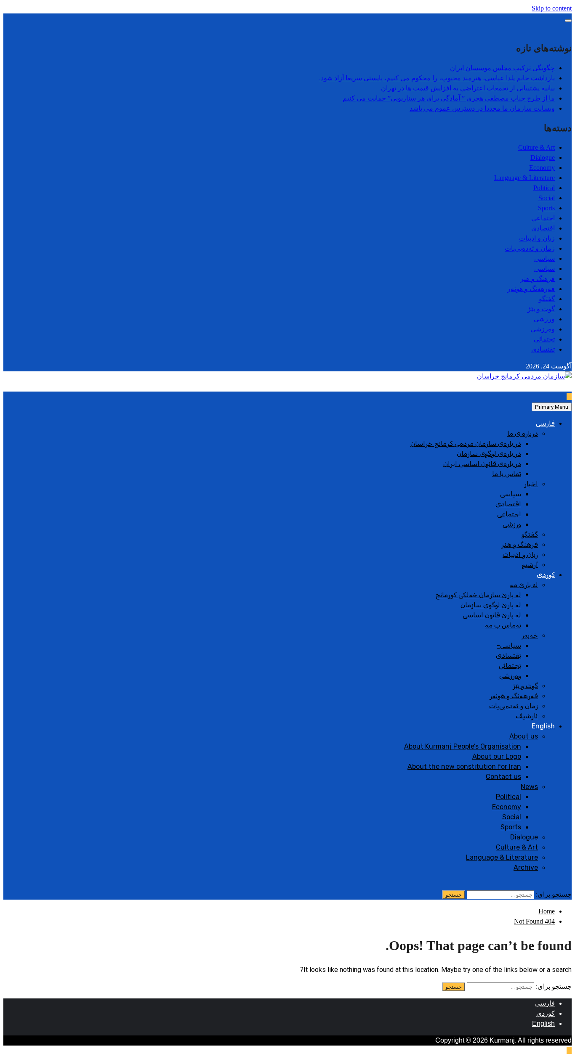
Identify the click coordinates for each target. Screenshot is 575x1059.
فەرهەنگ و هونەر (531, 288)
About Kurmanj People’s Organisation (462, 746)
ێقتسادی (543, 349)
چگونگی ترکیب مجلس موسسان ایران (502, 67)
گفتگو (547, 298)
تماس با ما (506, 474)
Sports (546, 208)
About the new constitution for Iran (464, 766)
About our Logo (496, 756)
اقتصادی (543, 228)
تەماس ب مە (503, 625)
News (529, 787)
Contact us (503, 777)
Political (544, 187)
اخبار (531, 484)
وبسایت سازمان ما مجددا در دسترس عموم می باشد (482, 108)
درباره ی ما (522, 433)
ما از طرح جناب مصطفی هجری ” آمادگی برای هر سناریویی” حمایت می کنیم (449, 98)
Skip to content (552, 8)
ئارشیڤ (527, 716)
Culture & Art (536, 147)
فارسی (545, 423)
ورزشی (544, 319)
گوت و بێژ (541, 308)
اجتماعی (543, 218)
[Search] (569, 884)
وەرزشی (542, 329)
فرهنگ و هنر (537, 278)
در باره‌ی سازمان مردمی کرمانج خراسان (465, 443)
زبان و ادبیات (537, 238)
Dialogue (542, 157)
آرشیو (530, 565)
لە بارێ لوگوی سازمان (491, 605)
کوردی (546, 575)
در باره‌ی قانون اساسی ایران (482, 464)
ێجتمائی (544, 339)
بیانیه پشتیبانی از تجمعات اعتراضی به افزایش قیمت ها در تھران (468, 88)
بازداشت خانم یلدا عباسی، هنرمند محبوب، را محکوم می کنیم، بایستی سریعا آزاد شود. (437, 78)
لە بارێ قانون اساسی (492, 615)
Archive (526, 867)
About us (523, 736)
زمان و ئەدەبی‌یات (530, 248)
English (543, 726)
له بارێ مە (524, 585)
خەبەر (530, 635)
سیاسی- (509, 645)
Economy (542, 167)
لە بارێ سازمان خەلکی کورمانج (478, 595)
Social (546, 197)
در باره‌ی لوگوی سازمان (489, 454)
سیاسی (544, 258)
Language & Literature (524, 177)
